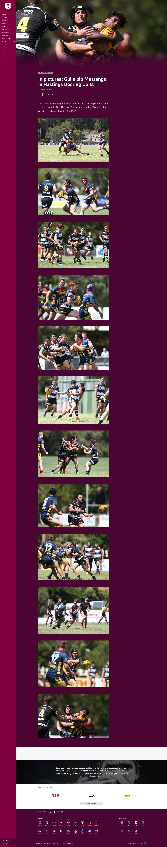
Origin (4, 46)
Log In (6, 844)
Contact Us (63, 843)
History (4, 52)
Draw (4, 20)
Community (6, 32)
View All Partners (91, 803)
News (4, 14)
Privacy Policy (47, 843)
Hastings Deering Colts (45, 72)
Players (5, 35)
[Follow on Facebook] (54, 811)
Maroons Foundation (8, 49)
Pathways (5, 29)
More (4, 41)
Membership (6, 58)
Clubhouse (6, 38)
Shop (3, 55)
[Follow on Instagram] (62, 811)
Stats (4, 26)
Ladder (4, 23)
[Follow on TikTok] (50, 811)
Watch (4, 17)
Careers (54, 843)
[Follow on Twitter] (58, 811)
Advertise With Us (71, 843)
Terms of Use (39, 843)
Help (58, 843)
